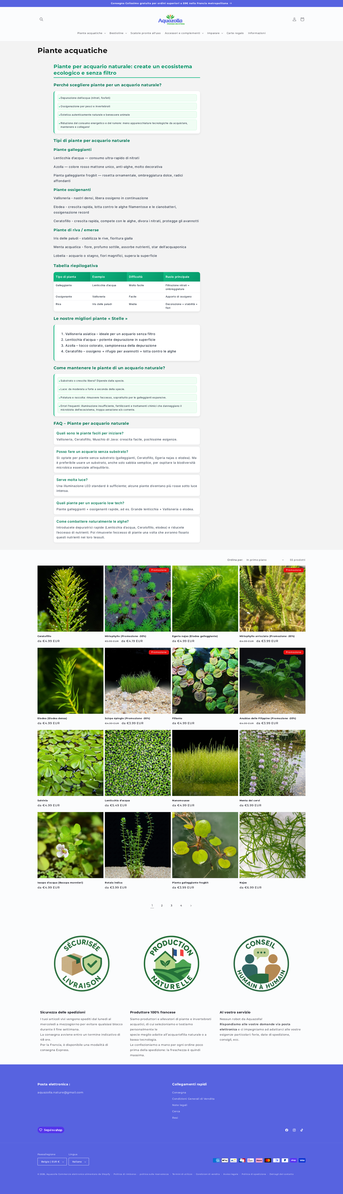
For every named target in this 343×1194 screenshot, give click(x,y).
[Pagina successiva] (191, 906)
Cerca (176, 1111)
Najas (243, 882)
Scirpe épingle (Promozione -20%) (127, 718)
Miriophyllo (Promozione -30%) (125, 636)
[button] (41, 19)
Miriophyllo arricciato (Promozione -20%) (267, 636)
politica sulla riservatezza (154, 1174)
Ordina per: (235, 559)
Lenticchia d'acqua (117, 800)
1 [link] (152, 905)
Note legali (179, 1105)
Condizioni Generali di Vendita (193, 1098)
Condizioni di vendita (208, 1174)
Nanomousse (181, 800)
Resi (175, 1117)
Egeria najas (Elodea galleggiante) (195, 636)
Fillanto (177, 718)
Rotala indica (114, 882)
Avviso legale (230, 1174)
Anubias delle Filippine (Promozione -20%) (268, 718)
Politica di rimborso (125, 1174)
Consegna (179, 1092)
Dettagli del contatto (282, 1174)
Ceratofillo (44, 636)
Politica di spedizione (254, 1174)
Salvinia (43, 800)
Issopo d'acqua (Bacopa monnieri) (60, 882)
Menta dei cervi (250, 800)
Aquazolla (52, 1174)
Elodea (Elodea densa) (52, 718)
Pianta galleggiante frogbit (190, 882)
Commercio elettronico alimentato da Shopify (84, 1174)
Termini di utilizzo (182, 1174)
